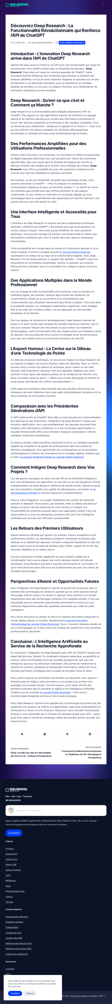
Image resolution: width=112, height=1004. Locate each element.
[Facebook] (22, 734)
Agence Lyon (11, 859)
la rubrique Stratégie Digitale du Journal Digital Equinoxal (52, 457)
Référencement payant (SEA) (18, 948)
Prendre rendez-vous (15, 891)
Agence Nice (11, 854)
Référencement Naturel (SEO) (19, 943)
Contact (13, 833)
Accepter (15, 993)
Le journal (10, 969)
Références (11, 880)
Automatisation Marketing (17, 916)
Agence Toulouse (13, 870)
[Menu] (103, 5)
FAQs (8, 974)
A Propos (10, 848)
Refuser (30, 993)
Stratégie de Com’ (14, 932)
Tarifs (8, 875)
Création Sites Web (14, 938)
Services (9, 902)
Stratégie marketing (14, 922)
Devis (8, 886)
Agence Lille (11, 864)
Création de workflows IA (17, 954)
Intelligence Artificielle (72, 43)
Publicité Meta (12, 927)
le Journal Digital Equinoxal (75, 252)
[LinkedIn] (90, 734)
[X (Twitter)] (44, 734)
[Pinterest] (67, 734)
